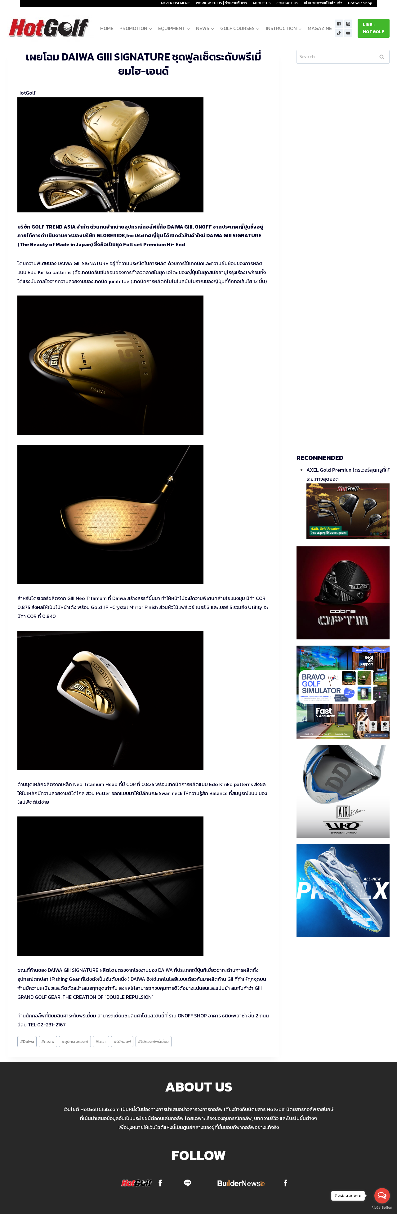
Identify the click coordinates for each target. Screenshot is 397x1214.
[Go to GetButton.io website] (382, 1208)
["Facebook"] (339, 24)
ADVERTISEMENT (175, 3)
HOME (107, 28)
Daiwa (27, 1041)
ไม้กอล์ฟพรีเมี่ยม (153, 1041)
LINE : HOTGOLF (373, 28)
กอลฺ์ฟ (47, 1041)
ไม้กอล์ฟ (122, 1041)
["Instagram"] (348, 24)
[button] (150, 28)
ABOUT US (261, 3)
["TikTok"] (339, 33)
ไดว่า (101, 1041)
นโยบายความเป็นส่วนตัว (323, 3)
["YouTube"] (348, 33)
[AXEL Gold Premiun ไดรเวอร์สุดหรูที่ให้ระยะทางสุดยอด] (348, 511)
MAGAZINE (320, 28)
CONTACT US (287, 3)
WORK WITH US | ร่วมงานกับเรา (221, 3)
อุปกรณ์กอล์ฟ (75, 1041)
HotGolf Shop (360, 3)
